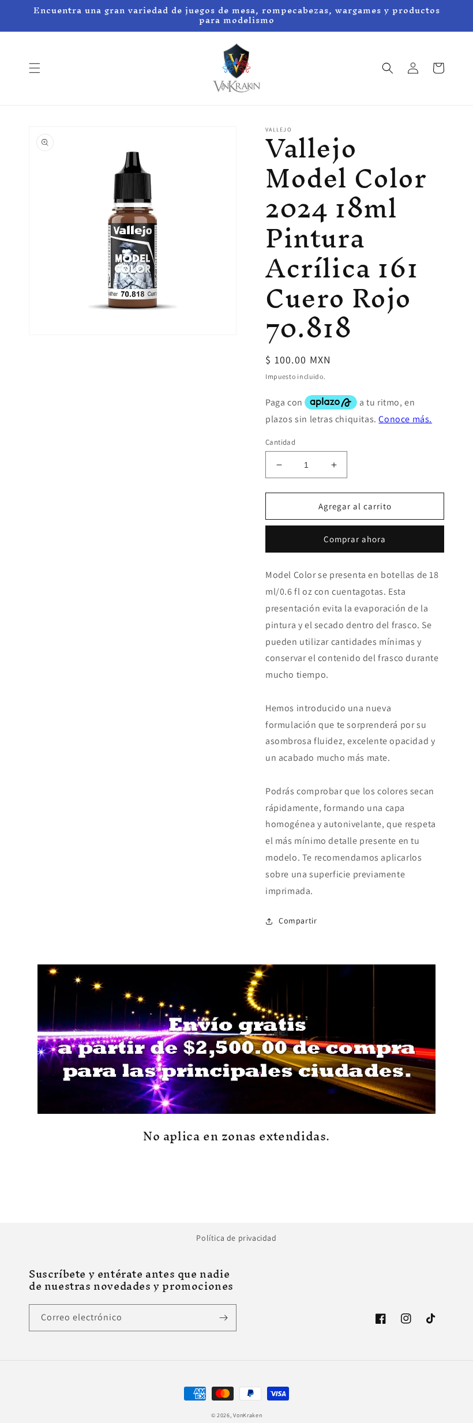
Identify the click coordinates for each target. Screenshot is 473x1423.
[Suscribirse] (223, 1317)
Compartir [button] (298, 920)
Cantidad (280, 442)
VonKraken (247, 1415)
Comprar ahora (355, 539)
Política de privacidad (236, 1238)
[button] (34, 68)
